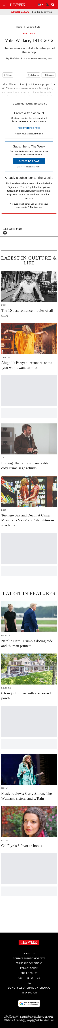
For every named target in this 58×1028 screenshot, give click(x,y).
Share (9, 75)
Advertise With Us (29, 978)
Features (29, 34)
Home (19, 27)
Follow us (35, 75)
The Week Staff (17, 58)
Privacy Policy (29, 968)
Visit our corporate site (44, 1017)
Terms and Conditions (29, 963)
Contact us (36, 207)
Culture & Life (33, 27)
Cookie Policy (29, 973)
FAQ (29, 983)
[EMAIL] (5, 233)
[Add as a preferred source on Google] (29, 1003)
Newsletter (50, 75)
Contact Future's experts (29, 958)
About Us (29, 953)
